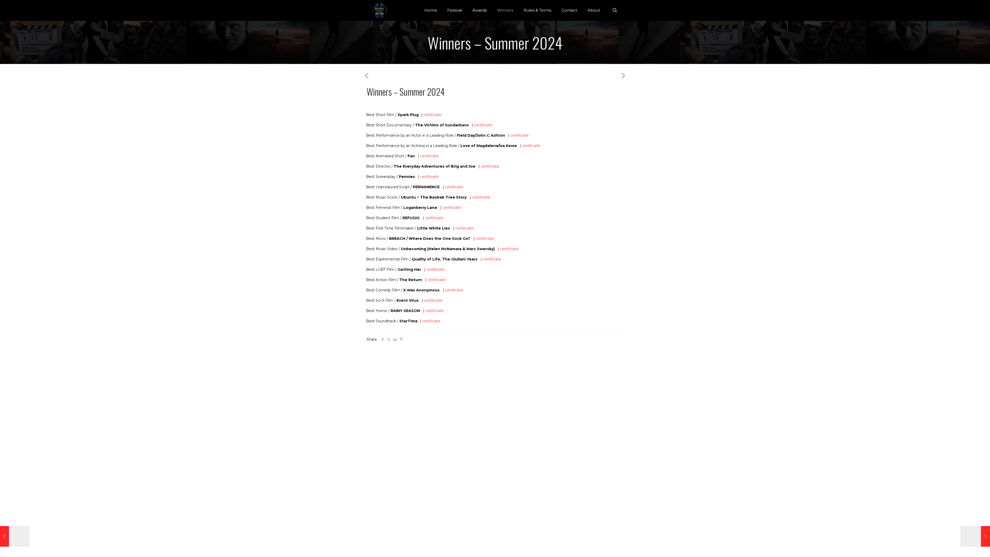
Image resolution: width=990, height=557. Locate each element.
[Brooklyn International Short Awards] (379, 10)
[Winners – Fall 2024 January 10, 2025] (975, 536)
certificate (432, 114)
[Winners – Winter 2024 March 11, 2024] (15, 536)
